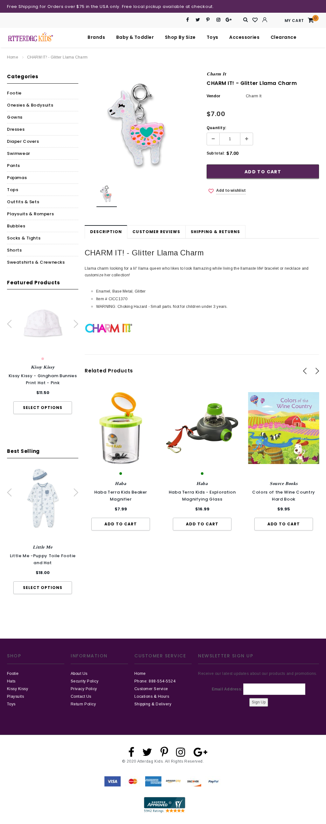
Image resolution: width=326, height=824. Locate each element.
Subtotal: (216, 153)
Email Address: (227, 689)
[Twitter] (197, 19)
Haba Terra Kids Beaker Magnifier (120, 495)
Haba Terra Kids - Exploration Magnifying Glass (202, 495)
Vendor (213, 96)
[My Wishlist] (255, 20)
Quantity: (216, 128)
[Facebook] (187, 19)
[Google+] (228, 19)
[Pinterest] (208, 19)
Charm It (216, 74)
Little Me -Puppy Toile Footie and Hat (43, 559)
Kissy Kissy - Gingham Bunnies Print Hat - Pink (43, 379)
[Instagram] (218, 19)
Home (12, 57)
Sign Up (259, 702)
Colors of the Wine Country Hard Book (283, 495)
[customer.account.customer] (265, 20)
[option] (42, 356)
